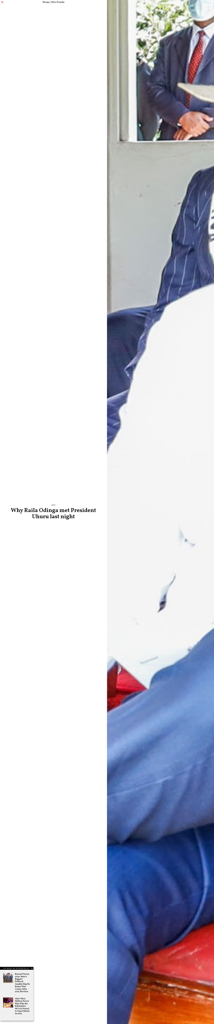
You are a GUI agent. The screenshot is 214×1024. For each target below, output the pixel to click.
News (53, 505)
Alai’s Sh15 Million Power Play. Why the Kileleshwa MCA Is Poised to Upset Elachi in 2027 (22, 1006)
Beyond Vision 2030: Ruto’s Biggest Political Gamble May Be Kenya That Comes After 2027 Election (22, 983)
